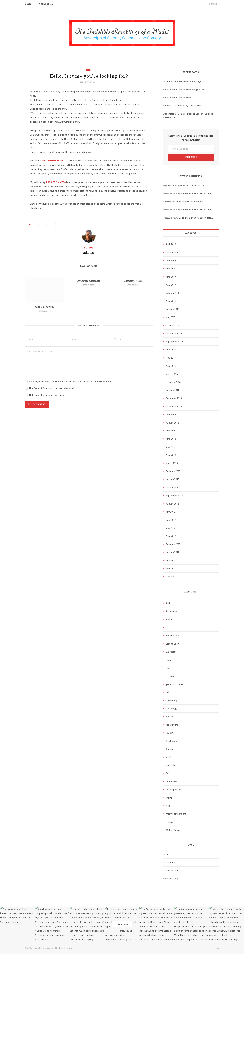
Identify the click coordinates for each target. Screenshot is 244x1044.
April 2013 (171, 455)
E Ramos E (168, 201)
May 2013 (171, 446)
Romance (170, 749)
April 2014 (171, 365)
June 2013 (171, 438)
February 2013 (173, 471)
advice (169, 619)
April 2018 (171, 244)
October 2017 (172, 260)
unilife (169, 797)
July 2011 (170, 560)
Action (169, 603)
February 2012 (173, 544)
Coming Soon (172, 643)
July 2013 (170, 430)
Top (217, 948)
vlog (168, 805)
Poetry (169, 716)
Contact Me (46, 4)
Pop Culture (172, 724)
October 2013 (173, 414)
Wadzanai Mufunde (172, 193)
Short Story (172, 765)
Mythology (171, 708)
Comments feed (171, 870)
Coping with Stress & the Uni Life (188, 185)
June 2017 (171, 276)
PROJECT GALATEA (56, 182)
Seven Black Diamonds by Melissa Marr (182, 105)
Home (28, 4)
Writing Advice (173, 830)
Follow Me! (123, 924)
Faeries (169, 659)
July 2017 (170, 268)
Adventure (171, 611)
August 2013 (172, 422)
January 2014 (172, 390)
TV (167, 773)
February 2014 (173, 382)
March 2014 (172, 374)
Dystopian (171, 651)
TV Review (171, 781)
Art (167, 627)
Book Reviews (173, 635)
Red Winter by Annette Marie (177, 97)
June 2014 (171, 349)
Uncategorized (173, 789)
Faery (168, 667)
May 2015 (170, 317)
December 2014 (174, 333)
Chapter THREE (133, 280)
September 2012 (174, 495)
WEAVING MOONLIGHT (53, 160)
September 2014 (174, 341)
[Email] (12, 127)
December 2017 (174, 252)
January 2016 (172, 309)
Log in (165, 854)
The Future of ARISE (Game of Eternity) (182, 81)
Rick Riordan (172, 740)
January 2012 (172, 552)
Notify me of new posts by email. (46, 394)
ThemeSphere (65, 948)
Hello (89, 70)
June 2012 (171, 519)
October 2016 (173, 292)
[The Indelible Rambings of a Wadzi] (122, 33)
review (169, 732)
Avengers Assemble (88, 280)
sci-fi (168, 757)
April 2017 (171, 284)
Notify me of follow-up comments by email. (52, 388)
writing (169, 821)
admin (88, 252)
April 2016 (171, 301)
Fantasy (170, 676)
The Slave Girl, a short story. (199, 193)
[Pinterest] (12, 118)
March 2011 (171, 576)
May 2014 (171, 357)
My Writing (171, 700)
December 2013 (174, 398)
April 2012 (171, 536)
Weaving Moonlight (176, 813)
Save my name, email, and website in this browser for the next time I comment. (70, 381)
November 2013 (174, 406)
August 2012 (172, 503)
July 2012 (170, 511)
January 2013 (172, 479)
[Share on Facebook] (12, 101)
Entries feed (169, 862)
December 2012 (174, 487)
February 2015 (173, 325)
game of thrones (174, 684)
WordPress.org (170, 878)
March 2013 (172, 463)
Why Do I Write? (44, 306)
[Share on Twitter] (12, 110)
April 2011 (171, 568)
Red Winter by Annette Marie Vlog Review (184, 89)
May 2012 (171, 527)
